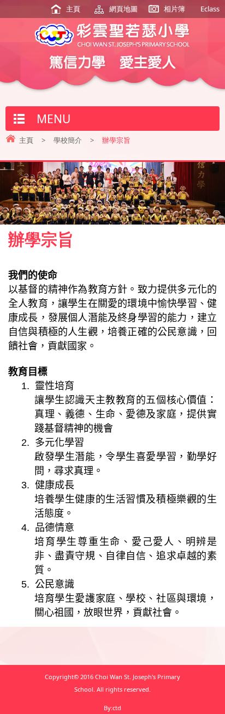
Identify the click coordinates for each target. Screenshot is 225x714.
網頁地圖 (123, 9)
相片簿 (174, 9)
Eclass (210, 9)
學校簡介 (68, 140)
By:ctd (112, 708)
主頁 (73, 9)
